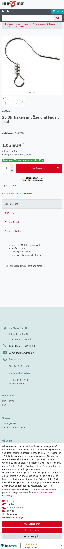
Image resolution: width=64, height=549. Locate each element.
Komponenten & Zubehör (45, 24)
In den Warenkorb (38, 168)
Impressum (14, 489)
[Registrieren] (8, 11)
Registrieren (8, 401)
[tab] (32, 204)
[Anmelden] (3, 11)
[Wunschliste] (49, 11)
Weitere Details (12, 222)
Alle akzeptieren (32, 524)
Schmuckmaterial (25, 24)
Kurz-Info (9, 213)
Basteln (12, 24)
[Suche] (58, 18)
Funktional (12, 514)
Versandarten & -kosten (14, 427)
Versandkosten (26, 194)
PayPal (10, 511)
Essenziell (12, 501)
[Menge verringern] (12, 170)
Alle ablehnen (32, 530)
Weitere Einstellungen (13, 517)
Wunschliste (10, 186)
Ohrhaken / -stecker (16, 27)
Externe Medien (15, 507)
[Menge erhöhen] (12, 166)
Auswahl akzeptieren (32, 536)
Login (5, 405)
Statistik (11, 504)
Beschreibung (11, 204)
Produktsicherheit (13, 231)
